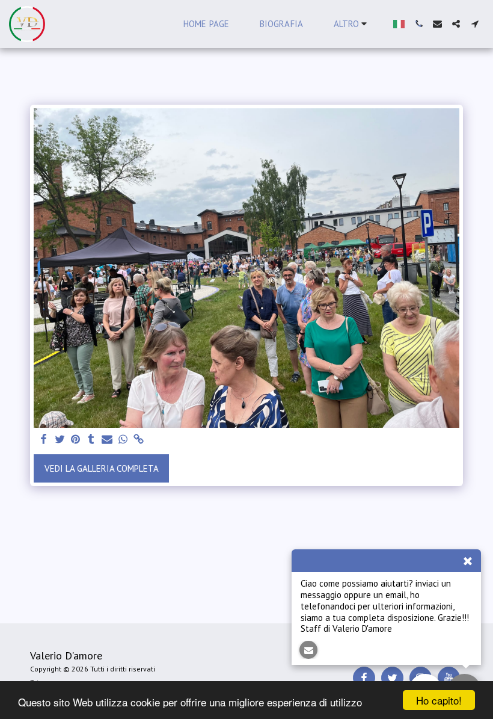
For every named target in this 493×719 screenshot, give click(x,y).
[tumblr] (91, 440)
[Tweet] (60, 440)
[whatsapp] (123, 440)
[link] (138, 440)
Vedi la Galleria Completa (101, 468)
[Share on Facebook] (44, 440)
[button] (418, 23)
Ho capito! (439, 700)
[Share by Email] (107, 440)
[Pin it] (75, 440)
